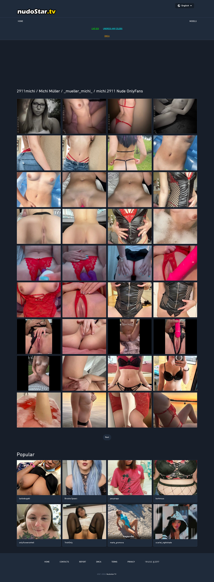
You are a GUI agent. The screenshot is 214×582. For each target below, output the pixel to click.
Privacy (131, 562)
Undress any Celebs (112, 28)
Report (82, 562)
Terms (114, 562)
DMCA (107, 36)
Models (193, 21)
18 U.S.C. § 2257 (152, 562)
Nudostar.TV (111, 574)
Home (20, 21)
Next (107, 437)
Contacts (64, 562)
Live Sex (95, 28)
